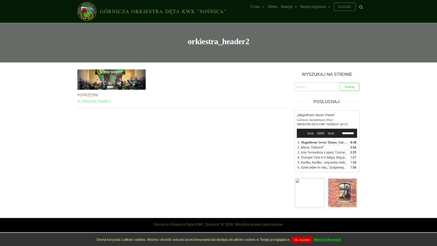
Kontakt (344, 7)
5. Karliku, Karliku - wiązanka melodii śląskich (322, 162)
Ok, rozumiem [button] (302, 239)
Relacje (286, 7)
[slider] (348, 133)
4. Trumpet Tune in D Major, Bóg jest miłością (322, 157)
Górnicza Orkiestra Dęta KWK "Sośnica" (163, 11)
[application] (327, 133)
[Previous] (304, 193)
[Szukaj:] (327, 86)
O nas (255, 7)
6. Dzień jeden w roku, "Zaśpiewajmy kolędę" (322, 167)
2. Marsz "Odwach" (310, 147)
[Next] (348, 193)
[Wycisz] (339, 133)
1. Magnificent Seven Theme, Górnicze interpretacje (322, 142)
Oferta (272, 7)
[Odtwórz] (302, 133)
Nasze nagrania (313, 7)
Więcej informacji (327, 239)
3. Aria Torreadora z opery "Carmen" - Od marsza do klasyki (322, 152)
